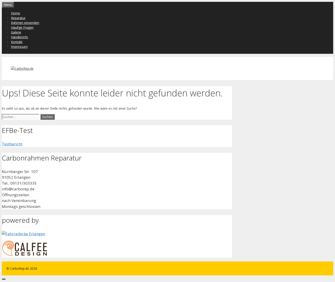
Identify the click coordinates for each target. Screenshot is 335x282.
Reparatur (18, 18)
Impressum (19, 46)
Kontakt (17, 42)
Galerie (16, 32)
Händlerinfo (19, 37)
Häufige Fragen (22, 27)
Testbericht (12, 144)
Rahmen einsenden (25, 23)
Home (15, 13)
